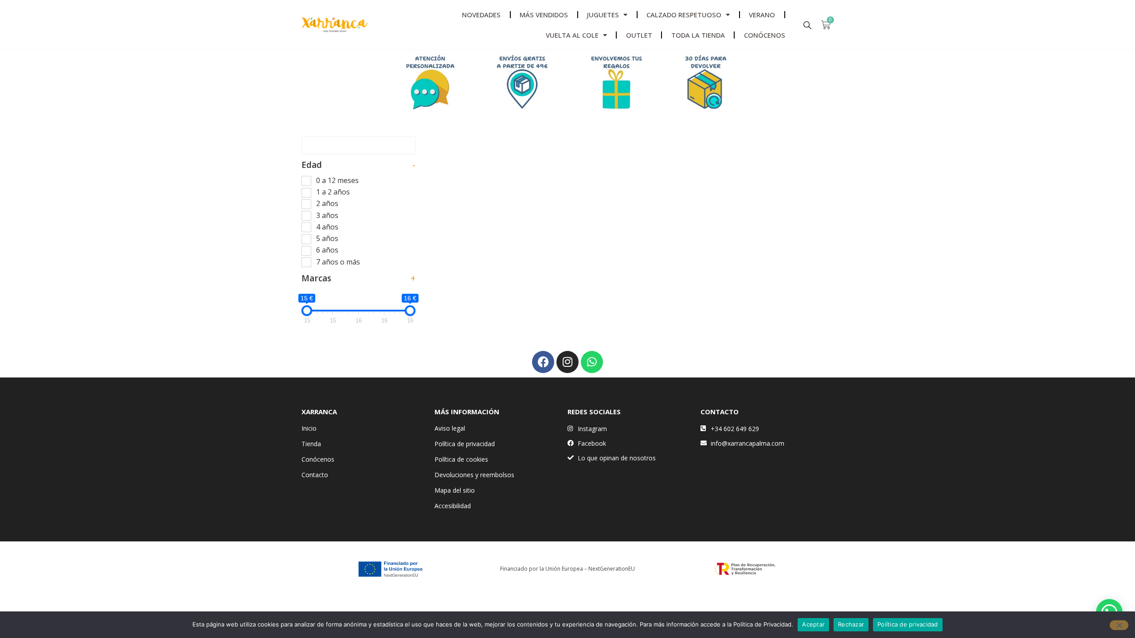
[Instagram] (567, 362)
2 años (327, 203)
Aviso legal (449, 428)
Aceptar (813, 624)
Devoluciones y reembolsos (474, 475)
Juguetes (603, 14)
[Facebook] (543, 362)
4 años (327, 227)
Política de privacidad (464, 444)
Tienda (311, 444)
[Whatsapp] (592, 362)
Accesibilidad (452, 506)
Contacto (314, 475)
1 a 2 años (333, 192)
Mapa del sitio (454, 490)
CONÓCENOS (764, 35)
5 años (327, 238)
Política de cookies (461, 459)
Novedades (481, 14)
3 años (327, 215)
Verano (762, 14)
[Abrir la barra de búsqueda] (807, 25)
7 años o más (338, 262)
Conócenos (317, 459)
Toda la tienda (698, 35)
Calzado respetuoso (683, 14)
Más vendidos (544, 14)
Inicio (309, 428)
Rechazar (851, 624)
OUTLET (639, 35)
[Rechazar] (1119, 625)
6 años (327, 250)
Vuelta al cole (572, 35)
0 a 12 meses (337, 180)
